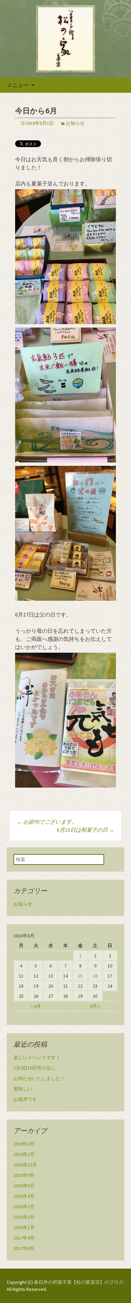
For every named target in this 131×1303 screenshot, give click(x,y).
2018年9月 (24, 1175)
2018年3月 (24, 1206)
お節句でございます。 (47, 821)
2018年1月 (24, 1227)
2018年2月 (24, 1217)
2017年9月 (24, 1238)
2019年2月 (24, 1154)
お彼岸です (25, 1099)
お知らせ (75, 123)
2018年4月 (24, 1196)
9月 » (95, 1006)
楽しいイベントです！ (36, 1057)
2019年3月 (24, 1144)
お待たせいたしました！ (39, 1078)
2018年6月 (24, 1186)
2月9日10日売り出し (34, 1068)
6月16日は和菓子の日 (85, 829)
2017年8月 (24, 1248)
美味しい (22, 1089)
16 (95, 976)
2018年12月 (25, 1165)
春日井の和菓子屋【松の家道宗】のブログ (78, 1282)
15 (80, 976)
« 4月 (36, 1006)
